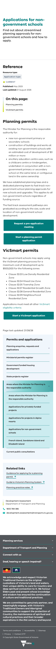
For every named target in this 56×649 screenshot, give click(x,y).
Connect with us (12, 555)
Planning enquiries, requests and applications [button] (22, 348)
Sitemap (42, 630)
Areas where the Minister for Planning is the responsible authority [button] (25, 386)
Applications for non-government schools (25, 431)
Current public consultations (20, 451)
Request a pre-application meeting (29, 225)
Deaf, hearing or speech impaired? (22, 562)
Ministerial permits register (19, 357)
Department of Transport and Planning (25, 547)
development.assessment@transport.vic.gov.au (29, 513)
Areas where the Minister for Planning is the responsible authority (28, 397)
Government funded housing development (20, 367)
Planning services (13, 540)
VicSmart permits (14, 110)
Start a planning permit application (29, 239)
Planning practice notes (18, 487)
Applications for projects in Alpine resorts (25, 420)
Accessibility (29, 630)
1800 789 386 (12, 509)
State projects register (17, 376)
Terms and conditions (12, 630)
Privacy (7, 634)
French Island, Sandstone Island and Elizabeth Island (26, 442)
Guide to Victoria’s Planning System (23, 482)
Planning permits (14, 104)
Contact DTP (20, 634)
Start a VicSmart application (28, 315)
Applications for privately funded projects (25, 408)
